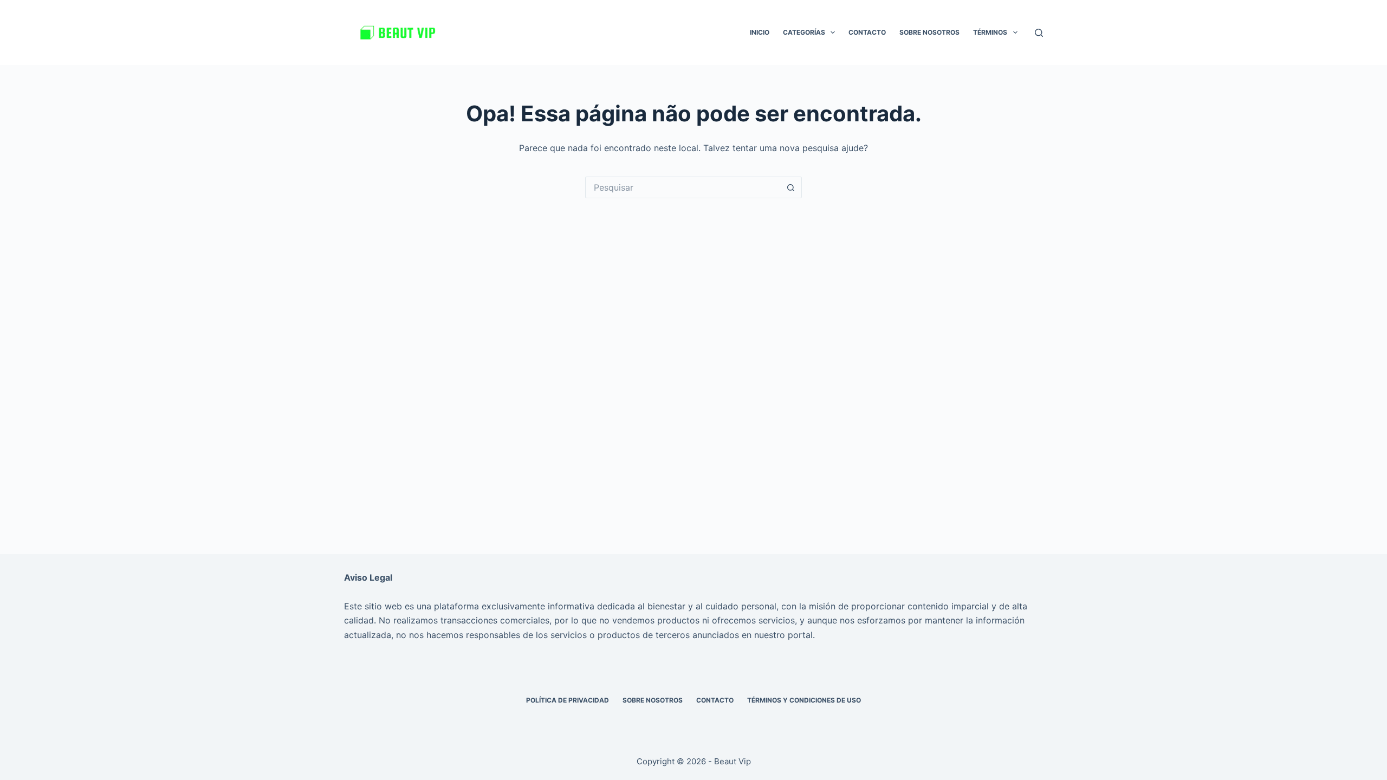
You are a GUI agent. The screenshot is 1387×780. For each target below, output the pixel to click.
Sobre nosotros (929, 32)
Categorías (804, 32)
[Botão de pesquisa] (791, 187)
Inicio (759, 32)
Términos (990, 32)
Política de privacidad (567, 700)
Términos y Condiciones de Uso (804, 700)
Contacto (867, 32)
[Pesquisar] (1039, 33)
